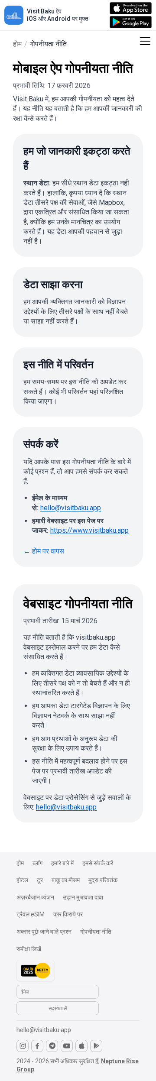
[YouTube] (67, 1046)
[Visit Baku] (13, 15)
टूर (40, 880)
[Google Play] (131, 22)
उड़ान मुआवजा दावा (83, 897)
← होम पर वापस (43, 551)
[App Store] (131, 8)
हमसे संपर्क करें (97, 863)
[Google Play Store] (96, 1046)
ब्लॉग (37, 863)
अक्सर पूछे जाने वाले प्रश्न (44, 931)
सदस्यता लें (58, 1008)
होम (17, 44)
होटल (22, 880)
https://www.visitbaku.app (89, 530)
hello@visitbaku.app (70, 508)
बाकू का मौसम (66, 880)
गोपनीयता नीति (95, 931)
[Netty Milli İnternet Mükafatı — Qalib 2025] (35, 970)
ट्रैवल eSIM (30, 914)
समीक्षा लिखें (28, 948)
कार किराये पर (68, 914)
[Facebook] (37, 1046)
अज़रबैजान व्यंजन (35, 897)
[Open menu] (145, 41)
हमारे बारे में (62, 863)
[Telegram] (52, 1046)
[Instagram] (22, 1046)
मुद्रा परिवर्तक (102, 880)
